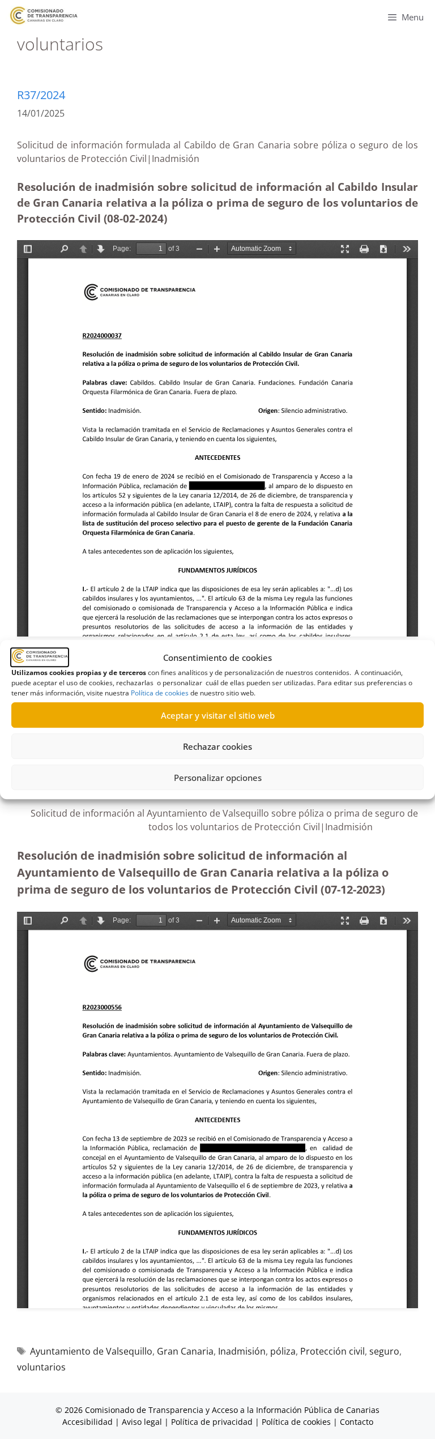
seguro (384, 1351)
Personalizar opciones (218, 777)
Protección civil (332, 1351)
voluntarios (41, 1367)
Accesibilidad (88, 1421)
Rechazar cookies (217, 746)
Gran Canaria (185, 1351)
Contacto (356, 1421)
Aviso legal (142, 1421)
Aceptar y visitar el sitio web (218, 715)
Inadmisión (242, 1351)
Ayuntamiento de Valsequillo (91, 1351)
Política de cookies (160, 693)
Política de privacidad (212, 1421)
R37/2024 (41, 95)
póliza (283, 1351)
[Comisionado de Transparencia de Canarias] (44, 15)
